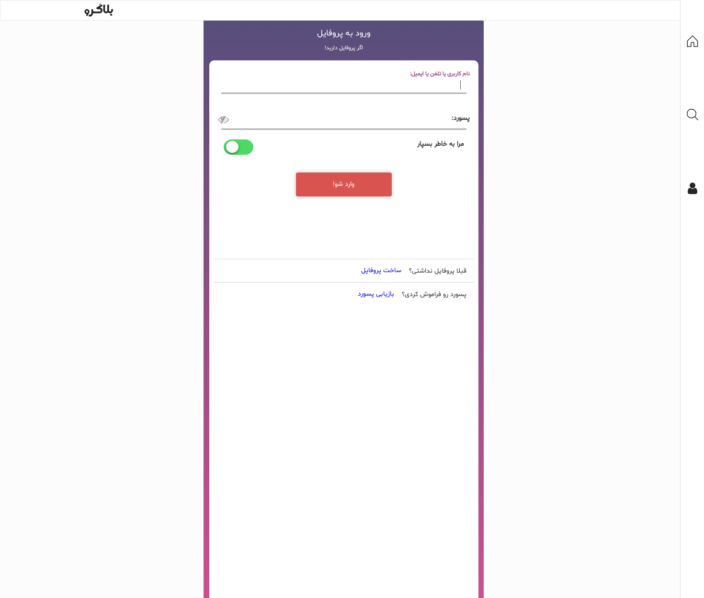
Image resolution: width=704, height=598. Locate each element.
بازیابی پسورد (376, 294)
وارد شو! (343, 184)
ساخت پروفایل (381, 270)
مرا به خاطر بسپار (440, 144)
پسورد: (461, 118)
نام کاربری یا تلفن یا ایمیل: (440, 74)
